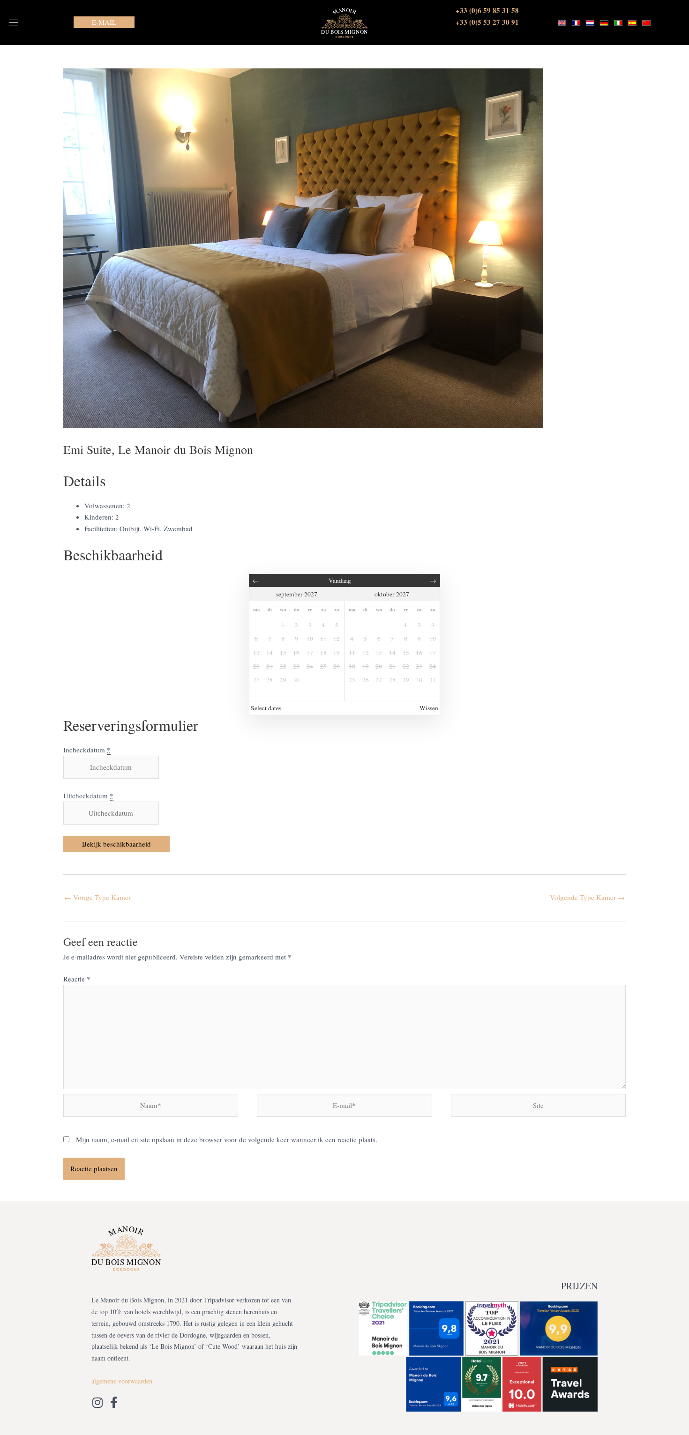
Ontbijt (130, 528)
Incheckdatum (87, 749)
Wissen (428, 708)
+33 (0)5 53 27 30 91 (487, 22)
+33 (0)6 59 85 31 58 (487, 10)
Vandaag (340, 580)
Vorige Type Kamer (97, 897)
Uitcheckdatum (88, 795)
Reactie (76, 978)
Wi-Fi (151, 528)
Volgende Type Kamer (587, 897)
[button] (13, 22)
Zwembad (178, 528)
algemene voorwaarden (121, 1380)
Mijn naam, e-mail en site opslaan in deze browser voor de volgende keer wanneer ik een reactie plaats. (226, 1139)
